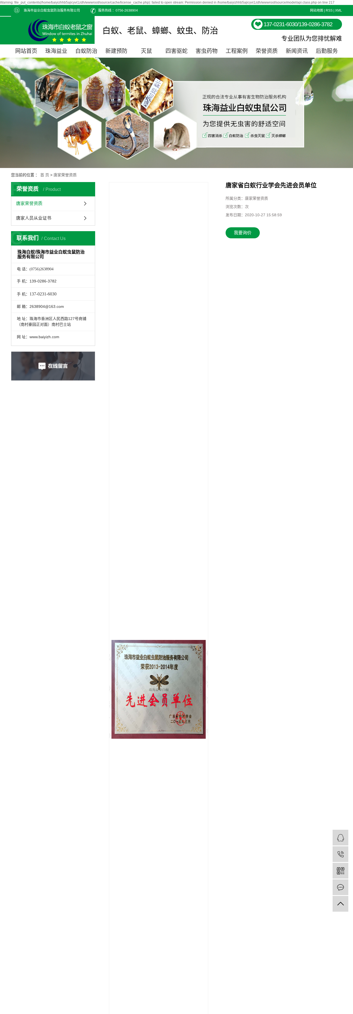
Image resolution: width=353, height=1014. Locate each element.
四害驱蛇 (176, 51)
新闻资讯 (297, 51)
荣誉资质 (267, 51)
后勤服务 (327, 51)
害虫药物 (207, 51)
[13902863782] (340, 854)
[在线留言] (340, 887)
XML (338, 10)
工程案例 (237, 51)
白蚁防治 (86, 51)
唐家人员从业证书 (33, 218)
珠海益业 (56, 51)
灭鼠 (146, 51)
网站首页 (26, 51)
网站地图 (316, 10)
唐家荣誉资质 (65, 175)
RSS (329, 10)
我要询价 (243, 232)
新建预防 (116, 51)
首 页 (44, 175)
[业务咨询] (340, 837)
